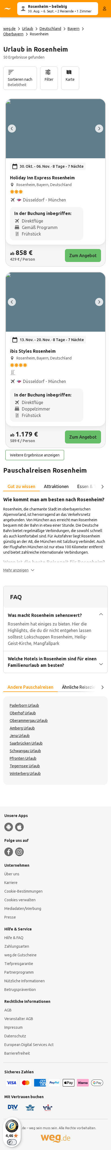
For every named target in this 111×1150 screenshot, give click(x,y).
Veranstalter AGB (18, 1019)
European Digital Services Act (29, 1045)
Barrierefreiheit (17, 1053)
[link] (55, 183)
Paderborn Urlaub (24, 705)
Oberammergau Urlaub (29, 720)
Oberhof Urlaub (23, 713)
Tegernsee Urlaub (25, 766)
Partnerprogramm (19, 972)
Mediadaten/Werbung (22, 908)
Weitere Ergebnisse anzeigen (35, 455)
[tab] (21, 486)
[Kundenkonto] (104, 8)
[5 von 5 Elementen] (12, 129)
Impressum (13, 1027)
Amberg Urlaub (22, 728)
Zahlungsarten (16, 946)
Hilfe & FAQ (13, 938)
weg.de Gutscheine (20, 955)
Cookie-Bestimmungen (23, 891)
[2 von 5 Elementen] (99, 129)
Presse (10, 917)
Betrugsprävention (20, 989)
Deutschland (50, 28)
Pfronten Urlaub (23, 758)
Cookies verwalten (20, 900)
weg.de (9, 28)
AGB (8, 1010)
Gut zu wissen (21, 486)
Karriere (11, 882)
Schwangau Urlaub (25, 751)
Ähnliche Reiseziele (80, 687)
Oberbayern (13, 34)
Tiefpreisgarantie (18, 963)
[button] (18, 570)
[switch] (12, 1142)
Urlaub (27, 28)
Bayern (73, 28)
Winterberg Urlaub (25, 773)
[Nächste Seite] (102, 486)
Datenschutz (15, 1036)
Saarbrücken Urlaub (26, 743)
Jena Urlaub (20, 736)
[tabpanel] (55, 534)
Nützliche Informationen (24, 981)
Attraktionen (56, 486)
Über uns (11, 874)
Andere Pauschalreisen (30, 687)
